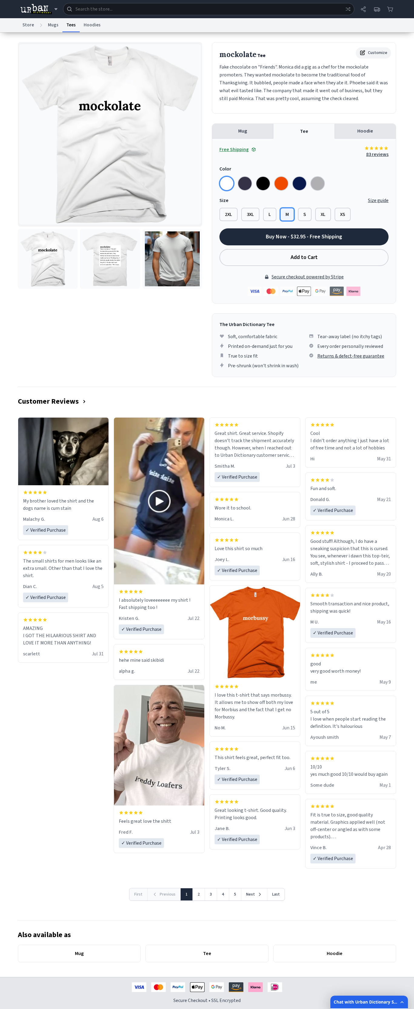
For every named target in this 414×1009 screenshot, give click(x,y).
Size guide (378, 200)
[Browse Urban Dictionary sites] (38, 9)
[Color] (226, 183)
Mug (242, 131)
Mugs (53, 25)
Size (224, 200)
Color (225, 169)
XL (323, 214)
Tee (304, 131)
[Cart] (390, 9)
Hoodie (365, 131)
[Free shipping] (376, 9)
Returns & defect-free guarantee (350, 356)
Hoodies (92, 25)
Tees (71, 25)
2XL (228, 214)
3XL (250, 214)
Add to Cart (304, 257)
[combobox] (208, 9)
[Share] (363, 9)
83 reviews (377, 154)
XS (342, 214)
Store (28, 25)
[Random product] (348, 9)
